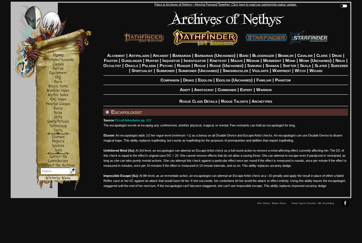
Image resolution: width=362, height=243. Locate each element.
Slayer (321, 65)
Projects (58, 141)
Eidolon (205, 80)
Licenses (58, 137)
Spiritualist (142, 70)
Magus (237, 60)
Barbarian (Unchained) (215, 55)
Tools (58, 150)
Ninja (340, 60)
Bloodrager (263, 55)
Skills (58, 117)
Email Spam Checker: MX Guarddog (313, 203)
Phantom (283, 80)
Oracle (131, 65)
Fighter (111, 60)
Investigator (195, 60)
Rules (58, 112)
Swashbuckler (235, 70)
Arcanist (161, 55)
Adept (185, 89)
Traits (58, 130)
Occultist (112, 65)
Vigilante (260, 70)
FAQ (58, 77)
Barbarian (181, 55)
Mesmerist (272, 60)
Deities (58, 68)
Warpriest (281, 70)
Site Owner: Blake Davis (271, 203)
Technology (58, 126)
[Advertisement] (132, 207)
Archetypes (262, 101)
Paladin (149, 65)
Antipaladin (139, 55)
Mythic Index (58, 95)
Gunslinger (131, 60)
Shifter (289, 65)
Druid (337, 55)
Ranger (183, 65)
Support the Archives (58, 165)
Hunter (152, 60)
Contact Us (58, 156)
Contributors (58, 161)
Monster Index (58, 90)
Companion (169, 80)
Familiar (263, 80)
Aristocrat (204, 89)
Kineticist (218, 60)
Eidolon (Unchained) (234, 80)
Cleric (322, 55)
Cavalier (305, 55)
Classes (58, 64)
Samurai (254, 65)
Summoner (165, 70)
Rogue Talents (234, 101)
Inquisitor (171, 60)
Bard (243, 55)
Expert (246, 89)
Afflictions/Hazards (58, 60)
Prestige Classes (58, 104)
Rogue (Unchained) (226, 65)
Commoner (227, 89)
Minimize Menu (58, 178)
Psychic (166, 65)
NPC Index (58, 99)
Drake (188, 80)
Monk (290, 60)
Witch (300, 70)
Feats (58, 82)
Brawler (285, 55)
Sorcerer (339, 65)
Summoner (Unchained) (198, 70)
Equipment (58, 73)
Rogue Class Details (198, 101)
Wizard (315, 70)
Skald (305, 65)
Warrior (264, 89)
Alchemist (116, 55)
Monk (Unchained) (315, 60)
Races (58, 108)
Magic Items (58, 86)
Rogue (200, 65)
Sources (58, 145)
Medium (252, 60)
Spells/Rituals (58, 121)
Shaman (272, 65)
